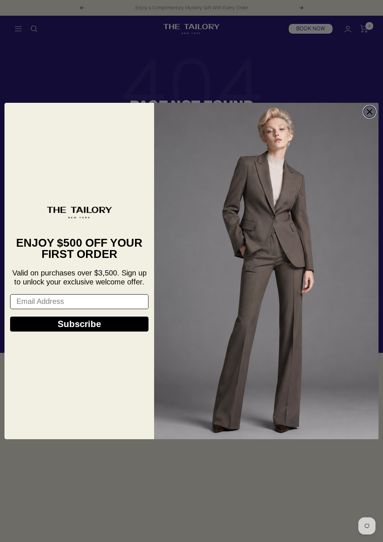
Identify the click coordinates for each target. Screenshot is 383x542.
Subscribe (79, 324)
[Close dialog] (370, 112)
